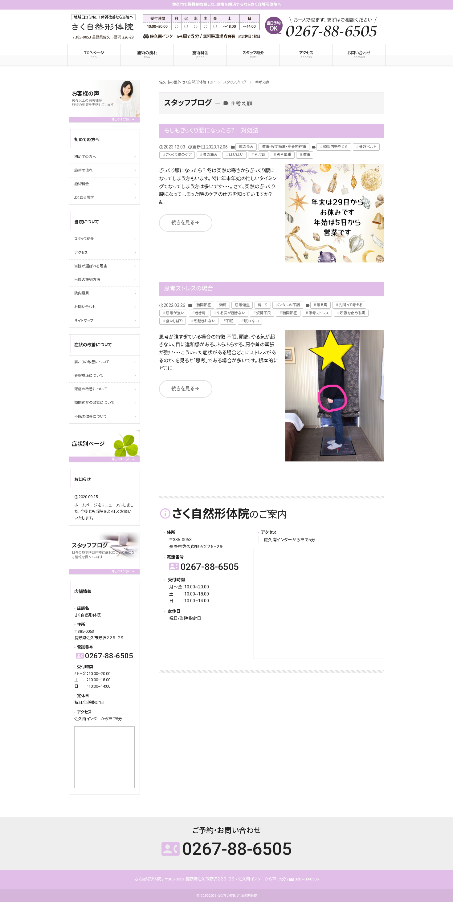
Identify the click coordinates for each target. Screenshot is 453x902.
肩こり (262, 305)
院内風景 (81, 293)
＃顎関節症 (288, 313)
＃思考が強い (173, 313)
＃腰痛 (305, 154)
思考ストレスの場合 (188, 288)
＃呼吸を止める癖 (351, 313)
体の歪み (246, 146)
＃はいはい (234, 154)
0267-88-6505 (204, 566)
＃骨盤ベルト (366, 146)
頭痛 (222, 305)
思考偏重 (242, 305)
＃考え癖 (258, 154)
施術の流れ (147, 55)
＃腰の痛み (209, 154)
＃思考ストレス (317, 313)
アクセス (306, 55)
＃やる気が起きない (229, 313)
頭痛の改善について (90, 389)
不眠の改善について (90, 416)
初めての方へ (85, 157)
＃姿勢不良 (262, 313)
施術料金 (200, 55)
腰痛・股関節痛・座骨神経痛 (284, 146)
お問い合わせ (359, 55)
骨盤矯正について (88, 375)
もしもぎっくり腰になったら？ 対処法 (211, 130)
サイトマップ (83, 321)
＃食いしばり (173, 321)
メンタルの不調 (288, 305)
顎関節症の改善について (94, 402)
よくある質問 (84, 197)
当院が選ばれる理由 (90, 266)
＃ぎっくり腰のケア (177, 154)
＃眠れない (250, 321)
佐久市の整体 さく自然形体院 (237, 896)
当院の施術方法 (87, 280)
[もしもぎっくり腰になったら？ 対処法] (334, 213)
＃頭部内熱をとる (334, 146)
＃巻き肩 (199, 313)
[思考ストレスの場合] (334, 395)
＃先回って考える (349, 305)
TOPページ (94, 55)
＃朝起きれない (203, 321)
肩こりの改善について (91, 362)
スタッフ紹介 (253, 55)
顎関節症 (203, 305)
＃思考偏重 (282, 154)
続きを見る (185, 223)
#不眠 (228, 321)
